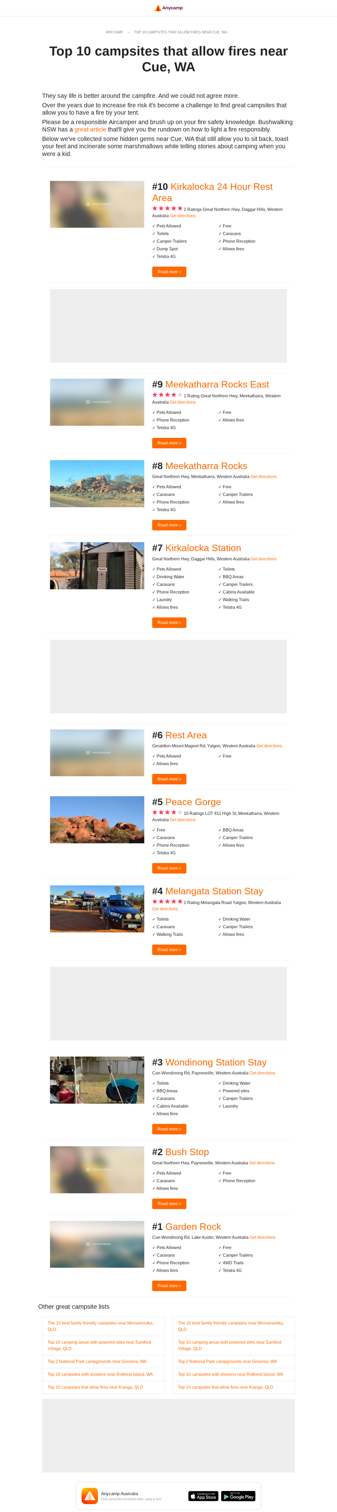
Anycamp (114, 32)
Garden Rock (193, 1226)
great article (90, 129)
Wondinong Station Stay (216, 1062)
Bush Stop (187, 1151)
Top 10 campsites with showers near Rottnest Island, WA (100, 1374)
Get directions (183, 216)
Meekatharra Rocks (206, 465)
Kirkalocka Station (203, 547)
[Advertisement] (168, 326)
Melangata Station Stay (214, 891)
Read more (169, 271)
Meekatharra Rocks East (217, 384)
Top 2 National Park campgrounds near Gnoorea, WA (97, 1361)
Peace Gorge (193, 801)
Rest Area (186, 735)
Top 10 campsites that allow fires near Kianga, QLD (95, 1387)
